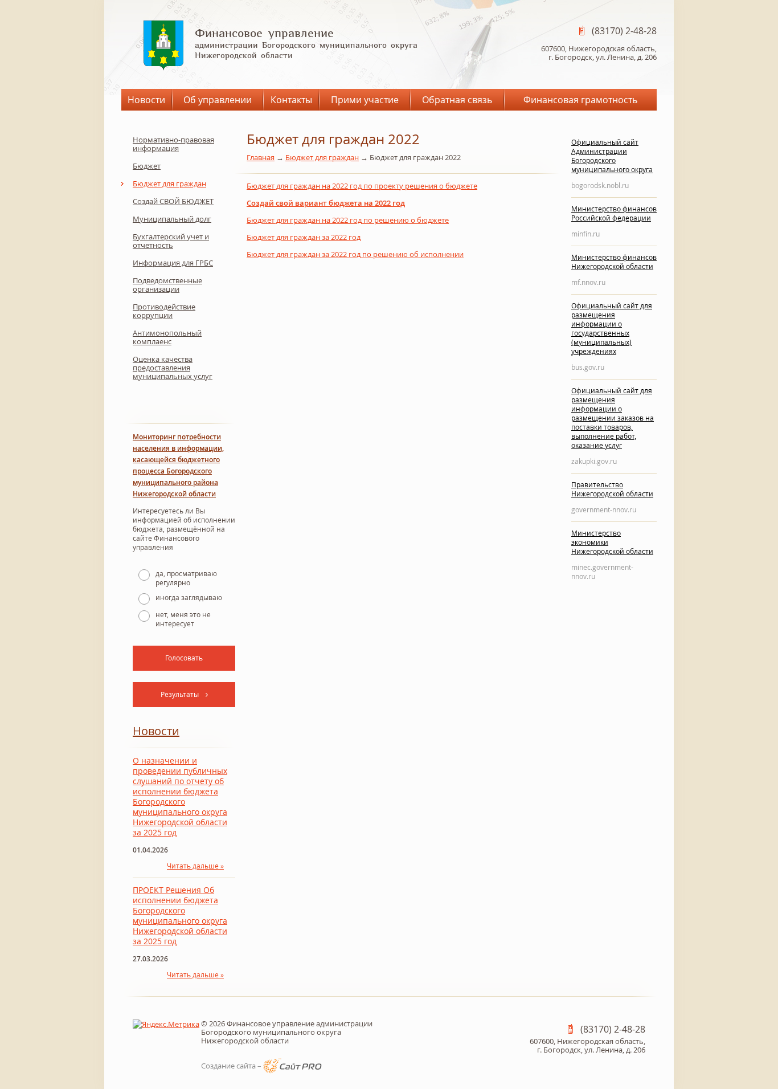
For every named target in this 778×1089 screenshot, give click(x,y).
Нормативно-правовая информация (173, 143)
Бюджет (147, 166)
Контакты (291, 99)
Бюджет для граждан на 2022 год (348, 220)
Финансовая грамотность (580, 99)
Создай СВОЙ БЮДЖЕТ (173, 201)
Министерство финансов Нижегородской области (614, 261)
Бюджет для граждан (322, 157)
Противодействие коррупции (164, 310)
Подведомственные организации (167, 284)
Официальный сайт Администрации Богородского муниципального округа (612, 155)
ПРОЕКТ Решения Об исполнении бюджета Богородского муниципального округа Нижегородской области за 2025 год (180, 915)
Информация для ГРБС (173, 263)
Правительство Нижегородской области (612, 489)
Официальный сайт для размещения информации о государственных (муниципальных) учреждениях (611, 328)
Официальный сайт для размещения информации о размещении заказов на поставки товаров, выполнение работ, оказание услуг (612, 418)
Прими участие (365, 99)
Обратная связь (457, 99)
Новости (156, 731)
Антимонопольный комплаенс (167, 337)
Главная (261, 157)
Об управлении (217, 99)
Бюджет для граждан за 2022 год (304, 237)
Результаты (180, 694)
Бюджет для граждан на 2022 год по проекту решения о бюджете (362, 186)
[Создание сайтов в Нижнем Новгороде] (292, 1071)
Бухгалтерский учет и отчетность (171, 240)
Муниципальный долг (172, 219)
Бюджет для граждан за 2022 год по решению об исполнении (355, 254)
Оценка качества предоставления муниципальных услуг (172, 367)
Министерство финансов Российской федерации (614, 213)
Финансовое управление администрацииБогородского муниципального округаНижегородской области (286, 1032)
